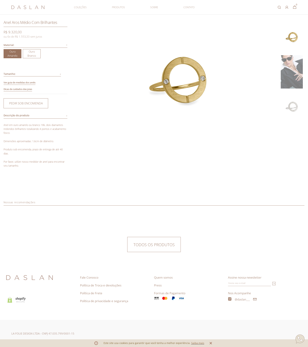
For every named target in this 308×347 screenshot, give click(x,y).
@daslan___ (242, 299)
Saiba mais (197, 343)
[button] (286, 7)
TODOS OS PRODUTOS (154, 244)
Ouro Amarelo (14, 54)
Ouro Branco (34, 54)
